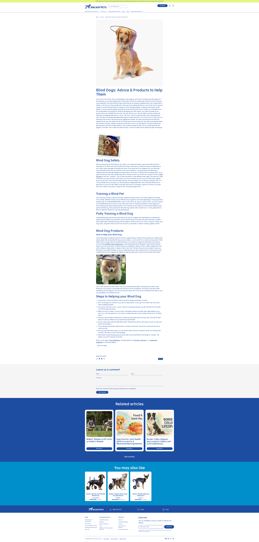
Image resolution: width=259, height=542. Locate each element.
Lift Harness (88, 523)
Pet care (102, 17)
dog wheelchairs (115, 340)
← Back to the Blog (101, 345)
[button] (173, 6)
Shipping (101, 522)
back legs (143, 340)
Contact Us (162, 5)
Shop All (87, 529)
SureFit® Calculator (104, 520)
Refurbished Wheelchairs (91, 527)
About (123, 11)
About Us (120, 520)
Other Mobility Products (114, 11)
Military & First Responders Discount (106, 528)
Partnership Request (123, 529)
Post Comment (102, 392)
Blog (128, 11)
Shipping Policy (122, 539)
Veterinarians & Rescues (136, 11)
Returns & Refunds (103, 524)
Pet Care (160, 359)
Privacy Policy (156, 530)
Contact (120, 524)
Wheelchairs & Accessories (91, 11)
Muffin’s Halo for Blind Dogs (114, 244)
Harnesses (103, 11)
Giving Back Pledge (123, 522)
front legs (137, 340)
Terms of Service (114, 539)
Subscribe (169, 526)
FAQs (100, 526)
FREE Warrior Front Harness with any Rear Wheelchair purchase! (111, 1)
